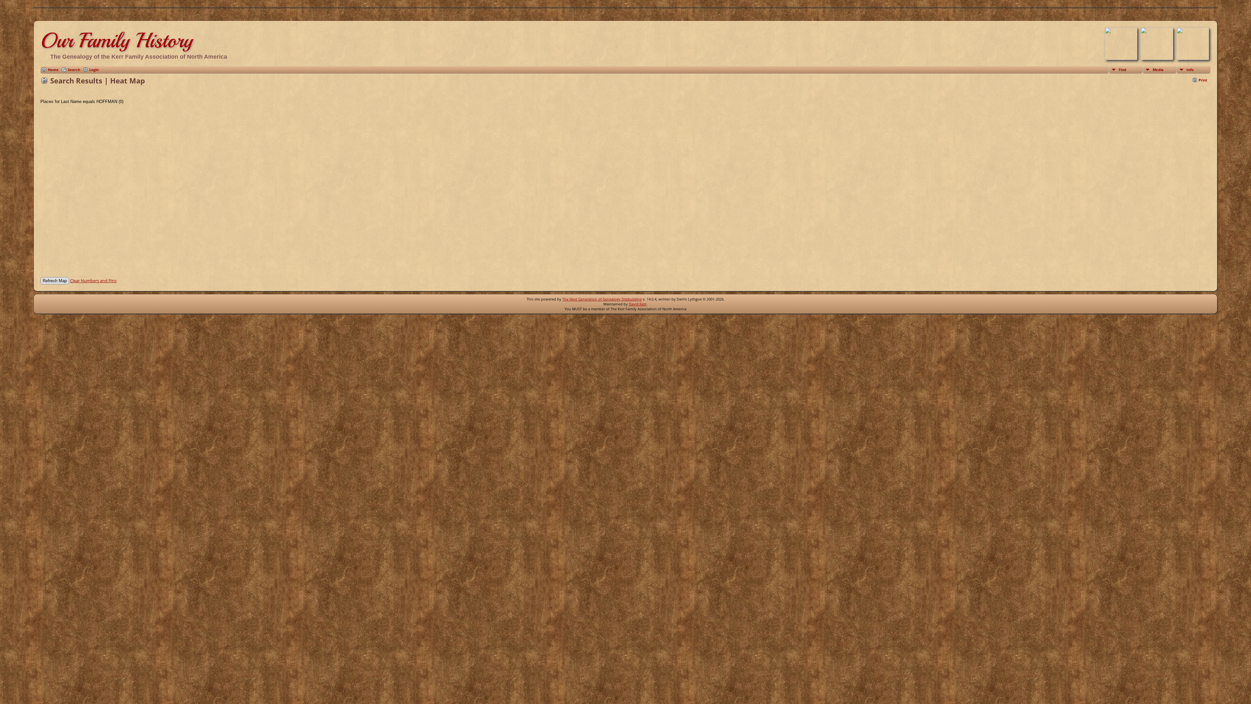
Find (1122, 69)
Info (1190, 69)
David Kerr (637, 303)
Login (94, 69)
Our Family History (116, 40)
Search (74, 69)
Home (53, 69)
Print (1203, 80)
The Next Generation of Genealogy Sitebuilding (602, 299)
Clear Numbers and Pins (93, 281)
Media (1158, 69)
